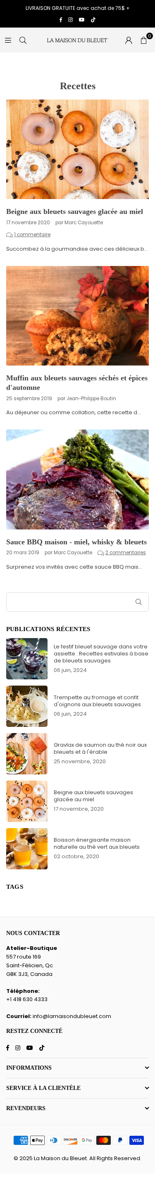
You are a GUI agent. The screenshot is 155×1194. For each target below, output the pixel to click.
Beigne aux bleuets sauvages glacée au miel (74, 211)
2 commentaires (125, 552)
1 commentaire (32, 234)
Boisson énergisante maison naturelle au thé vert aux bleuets (97, 843)
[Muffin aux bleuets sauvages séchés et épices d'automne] (77, 316)
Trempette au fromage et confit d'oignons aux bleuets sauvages (97, 701)
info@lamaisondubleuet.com (72, 1016)
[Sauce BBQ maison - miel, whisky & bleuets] (77, 479)
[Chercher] (22, 40)
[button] (143, 40)
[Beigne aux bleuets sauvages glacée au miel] (77, 149)
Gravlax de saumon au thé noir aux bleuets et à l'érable (100, 748)
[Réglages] (128, 40)
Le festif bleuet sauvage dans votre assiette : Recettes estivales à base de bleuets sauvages (101, 653)
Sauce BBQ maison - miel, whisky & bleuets (76, 542)
